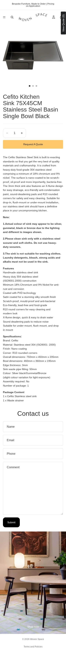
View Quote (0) (63, 23)
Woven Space (37, 639)
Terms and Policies (33, 646)
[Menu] (4, 17)
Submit (11, 522)
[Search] (12, 17)
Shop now (33, 626)
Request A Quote (33, 144)
